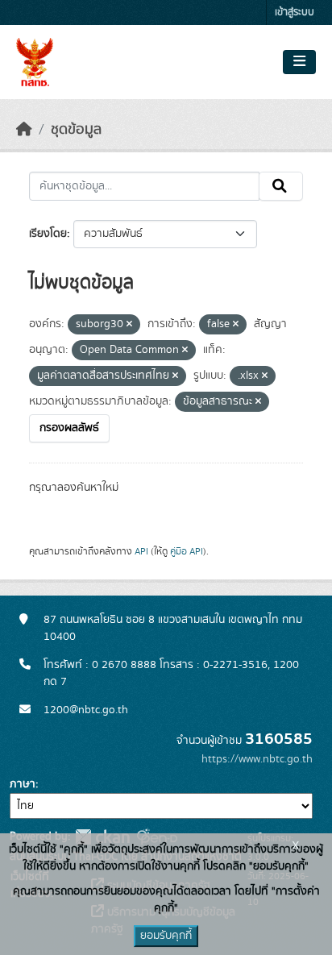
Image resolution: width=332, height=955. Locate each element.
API (141, 551)
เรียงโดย (48, 234)
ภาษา (22, 784)
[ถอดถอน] (129, 324)
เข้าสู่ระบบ (294, 12)
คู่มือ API (186, 551)
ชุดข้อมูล (76, 129)
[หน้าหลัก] (24, 129)
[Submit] (281, 186)
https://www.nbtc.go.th (257, 759)
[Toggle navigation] (299, 62)
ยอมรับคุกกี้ (166, 936)
